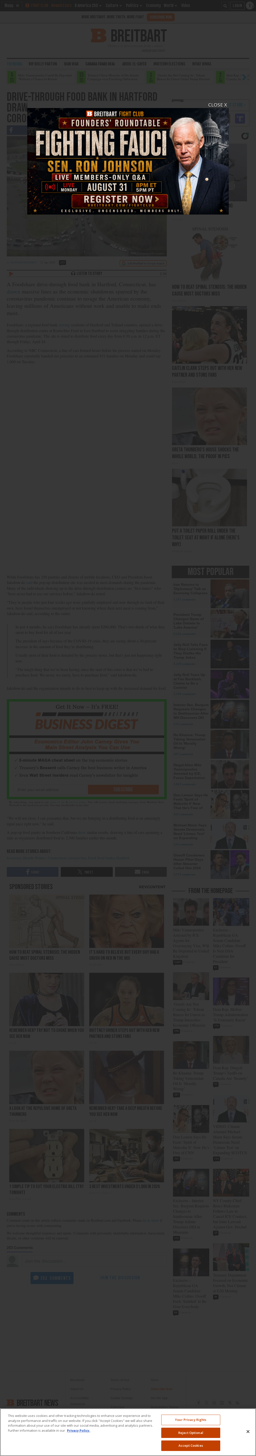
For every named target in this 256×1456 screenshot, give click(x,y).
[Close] (248, 1431)
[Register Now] (128, 158)
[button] (128, 728)
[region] (128, 1432)
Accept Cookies (190, 1445)
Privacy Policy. (78, 1430)
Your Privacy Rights (190, 1419)
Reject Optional (190, 1432)
